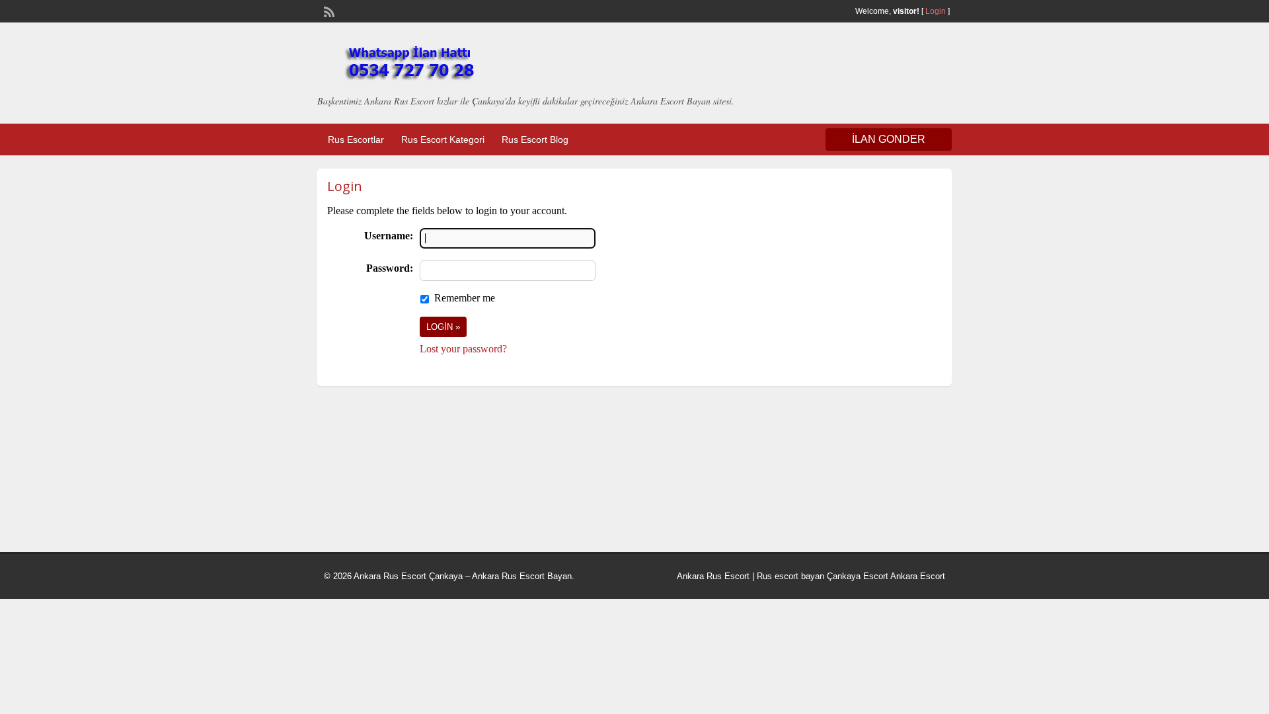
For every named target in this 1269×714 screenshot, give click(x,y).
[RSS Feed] (328, 10)
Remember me (464, 297)
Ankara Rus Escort (713, 576)
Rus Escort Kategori (442, 139)
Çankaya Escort (857, 576)
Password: (389, 268)
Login (935, 11)
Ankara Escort (917, 576)
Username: (388, 235)
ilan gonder (888, 139)
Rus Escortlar (356, 139)
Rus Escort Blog (535, 139)
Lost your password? (463, 348)
